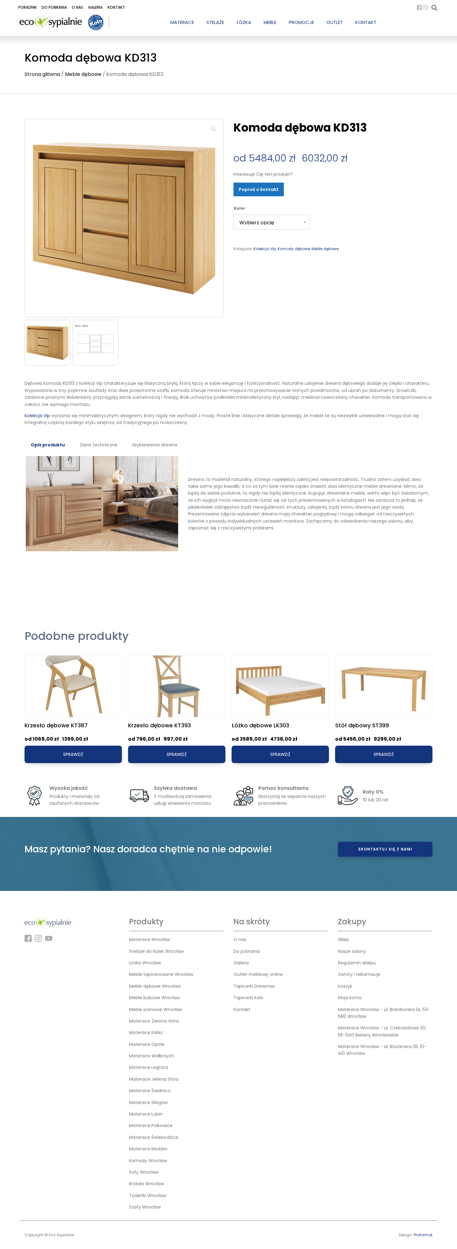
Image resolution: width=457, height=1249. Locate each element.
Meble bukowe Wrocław (154, 998)
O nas (77, 7)
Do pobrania (54, 7)
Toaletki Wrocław (147, 1195)
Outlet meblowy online (258, 974)
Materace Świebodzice (153, 1137)
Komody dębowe (294, 248)
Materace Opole (146, 1044)
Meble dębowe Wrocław (155, 986)
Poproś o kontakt (259, 189)
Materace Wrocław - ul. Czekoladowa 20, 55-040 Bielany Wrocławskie (382, 1031)
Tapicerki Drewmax (254, 986)
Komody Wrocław (148, 1161)
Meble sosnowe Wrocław (155, 1009)
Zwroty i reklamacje (359, 974)
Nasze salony (352, 951)
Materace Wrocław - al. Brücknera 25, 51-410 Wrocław (382, 1049)
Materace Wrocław (149, 939)
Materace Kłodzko (148, 1149)
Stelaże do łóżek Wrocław (156, 951)
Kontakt (116, 7)
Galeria (95, 7)
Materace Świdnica (149, 1091)
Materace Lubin (146, 1114)
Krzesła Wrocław (146, 1184)
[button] (213, 128)
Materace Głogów (148, 1102)
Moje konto (350, 998)
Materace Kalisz (146, 1032)
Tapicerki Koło (248, 998)
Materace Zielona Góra (154, 1021)
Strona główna (42, 74)
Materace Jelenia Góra (153, 1079)
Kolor (239, 208)
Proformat (423, 1234)
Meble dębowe (83, 74)
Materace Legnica (148, 1067)
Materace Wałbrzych (151, 1056)
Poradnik (27, 7)
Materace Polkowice (151, 1125)
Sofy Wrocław (144, 1172)
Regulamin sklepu (357, 963)
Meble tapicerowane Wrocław (161, 974)
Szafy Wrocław (145, 1207)
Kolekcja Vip (264, 248)
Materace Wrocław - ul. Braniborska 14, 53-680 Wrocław (384, 1012)
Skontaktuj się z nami (385, 849)
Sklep (343, 939)
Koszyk (345, 986)
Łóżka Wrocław (145, 963)
